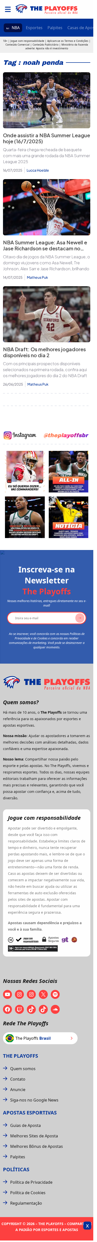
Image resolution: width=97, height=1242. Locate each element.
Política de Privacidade (31, 1182)
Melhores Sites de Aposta (34, 1136)
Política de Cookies (28, 1192)
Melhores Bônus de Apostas (36, 1146)
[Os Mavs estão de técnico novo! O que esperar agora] (69, 517)
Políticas (16, 1169)
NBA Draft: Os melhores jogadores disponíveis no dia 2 (44, 352)
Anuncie (17, 1089)
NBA (16, 27)
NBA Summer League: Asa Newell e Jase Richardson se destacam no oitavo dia (45, 248)
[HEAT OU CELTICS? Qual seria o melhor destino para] (25, 517)
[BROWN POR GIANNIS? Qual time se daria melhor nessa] (69, 471)
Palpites (55, 27)
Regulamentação (26, 1203)
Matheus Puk (37, 277)
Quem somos (23, 1068)
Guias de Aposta (25, 1125)
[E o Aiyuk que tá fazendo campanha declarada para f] (25, 471)
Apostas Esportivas (30, 1112)
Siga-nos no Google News (34, 1100)
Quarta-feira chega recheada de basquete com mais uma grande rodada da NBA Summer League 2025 (46, 155)
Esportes (34, 27)
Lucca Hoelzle (38, 170)
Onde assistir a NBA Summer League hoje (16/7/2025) (46, 138)
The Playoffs (20, 1055)
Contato (17, 1079)
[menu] (8, 9)
